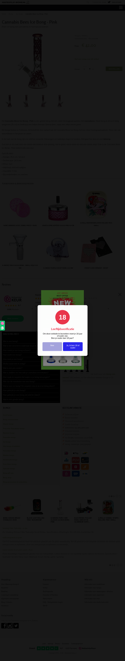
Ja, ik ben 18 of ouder (72, 346)
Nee (52, 345)
